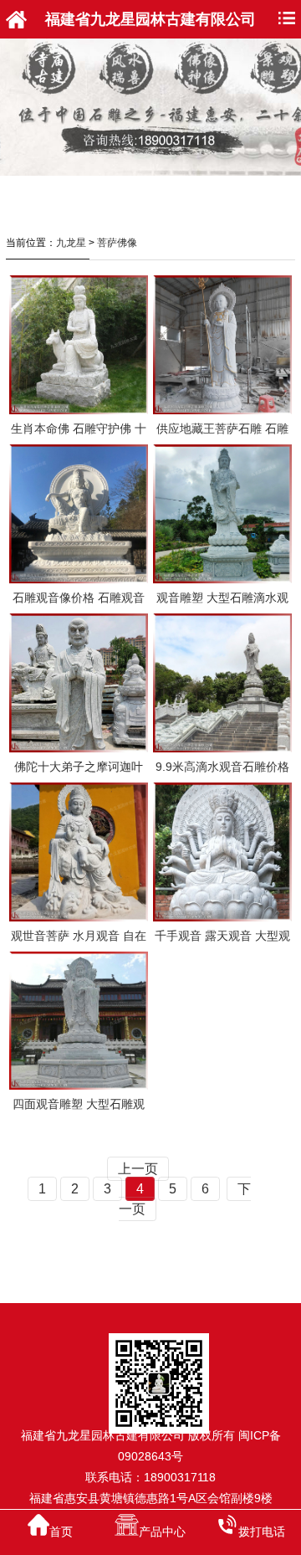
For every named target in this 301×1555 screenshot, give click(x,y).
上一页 (138, 1169)
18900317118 (180, 1477)
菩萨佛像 (117, 243)
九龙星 (71, 243)
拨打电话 (261, 1531)
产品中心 (162, 1531)
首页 (61, 1531)
